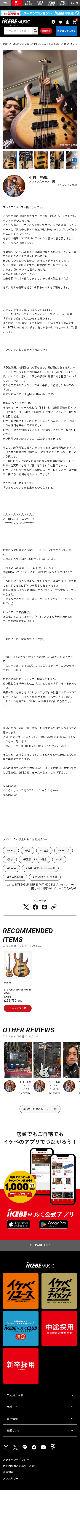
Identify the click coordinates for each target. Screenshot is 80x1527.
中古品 (45, 850)
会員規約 (8, 1472)
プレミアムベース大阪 (45, 877)
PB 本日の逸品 (15, 877)
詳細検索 (46, 30)
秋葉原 (27, 859)
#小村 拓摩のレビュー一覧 (40, 1109)
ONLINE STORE (21, 43)
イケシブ (64, 850)
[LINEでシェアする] (44, 907)
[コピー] (54, 907)
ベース (11, 850)
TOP (5, 43)
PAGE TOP (42, 1245)
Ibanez (12, 868)
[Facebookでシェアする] (35, 907)
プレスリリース (12, 1478)
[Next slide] (74, 160)
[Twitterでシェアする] (26, 907)
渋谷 (10, 859)
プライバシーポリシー (16, 1459)
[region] (40, 983)
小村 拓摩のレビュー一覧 (41, 868)
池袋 (44, 859)
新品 (28, 850)
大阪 (60, 859)
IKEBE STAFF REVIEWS (47, 43)
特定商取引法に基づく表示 (19, 1466)
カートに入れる (17, 1008)
